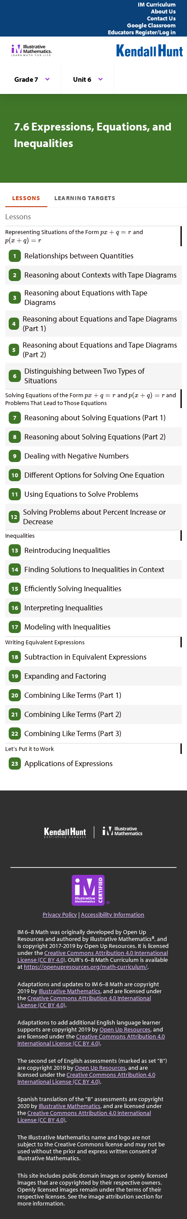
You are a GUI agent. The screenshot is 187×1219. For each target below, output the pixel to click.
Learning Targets (85, 198)
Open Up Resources (125, 1029)
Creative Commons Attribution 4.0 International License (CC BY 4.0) (92, 956)
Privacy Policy (60, 914)
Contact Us (161, 18)
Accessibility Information (112, 914)
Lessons (26, 198)
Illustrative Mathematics (69, 991)
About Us (163, 11)
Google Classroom (151, 25)
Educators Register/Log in (142, 32)
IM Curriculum (157, 4)
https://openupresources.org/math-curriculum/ (85, 967)
